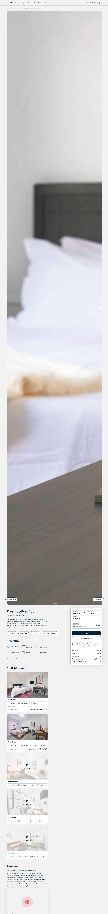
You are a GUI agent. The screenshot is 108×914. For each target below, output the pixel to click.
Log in (99, 3)
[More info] (80, 650)
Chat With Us (91, 3)
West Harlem (27, 8)
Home (8, 8)
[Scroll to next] (100, 307)
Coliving (21, 3)
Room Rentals (14, 8)
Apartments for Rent (34, 3)
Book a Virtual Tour (86, 638)
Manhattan (20, 8)
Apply (86, 633)
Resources (48, 3)
